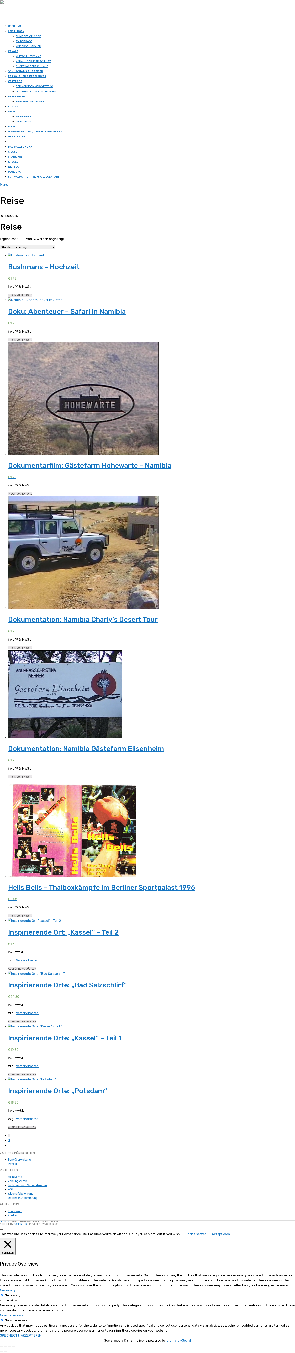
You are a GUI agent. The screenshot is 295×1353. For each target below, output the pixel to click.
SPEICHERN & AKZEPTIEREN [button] (20, 1335)
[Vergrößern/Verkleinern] (1, 1346)
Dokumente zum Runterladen (36, 91)
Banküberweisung (19, 1159)
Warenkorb (23, 116)
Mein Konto (23, 121)
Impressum (15, 1211)
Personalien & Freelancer (27, 76)
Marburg (14, 171)
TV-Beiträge (24, 41)
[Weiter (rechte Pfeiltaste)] (5, 1351)
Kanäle (13, 51)
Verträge (15, 81)
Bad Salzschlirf (20, 146)
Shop (11, 111)
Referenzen (16, 96)
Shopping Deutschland (32, 66)
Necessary (12, 1295)
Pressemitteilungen (30, 101)
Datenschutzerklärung (22, 1198)
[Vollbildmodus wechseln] (5, 1346)
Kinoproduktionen (28, 46)
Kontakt (14, 106)
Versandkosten (27, 960)
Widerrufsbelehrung (20, 1193)
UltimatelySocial (178, 1340)
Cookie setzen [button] (196, 1234)
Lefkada (5, 1221)
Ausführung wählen (22, 968)
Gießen (13, 151)
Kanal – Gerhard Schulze (33, 61)
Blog (11, 126)
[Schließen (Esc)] (13, 1346)
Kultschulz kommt (28, 56)
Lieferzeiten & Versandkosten (27, 1185)
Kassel (13, 161)
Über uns (14, 26)
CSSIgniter (20, 1224)
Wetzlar (14, 166)
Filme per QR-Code (28, 36)
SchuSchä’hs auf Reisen (25, 71)
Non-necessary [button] (11, 1315)
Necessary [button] (8, 1290)
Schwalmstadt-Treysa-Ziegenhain (33, 176)
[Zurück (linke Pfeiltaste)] (1, 1351)
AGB (11, 1189)
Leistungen (16, 31)
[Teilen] (9, 1346)
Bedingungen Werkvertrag (34, 86)
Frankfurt (16, 156)
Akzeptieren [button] (221, 1234)
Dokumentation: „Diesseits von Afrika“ (36, 131)
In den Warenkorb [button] (20, 295)
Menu (4, 185)
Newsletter (16, 136)
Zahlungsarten (17, 1181)
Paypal (12, 1164)
